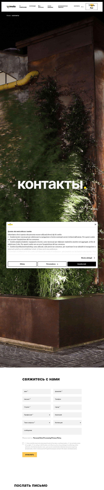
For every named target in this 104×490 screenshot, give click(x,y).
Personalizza (50, 264)
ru (82, 6)
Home (8, 15)
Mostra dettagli (86, 258)
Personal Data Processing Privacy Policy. (47, 438)
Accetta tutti (81, 264)
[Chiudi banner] (95, 224)
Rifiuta (22, 264)
